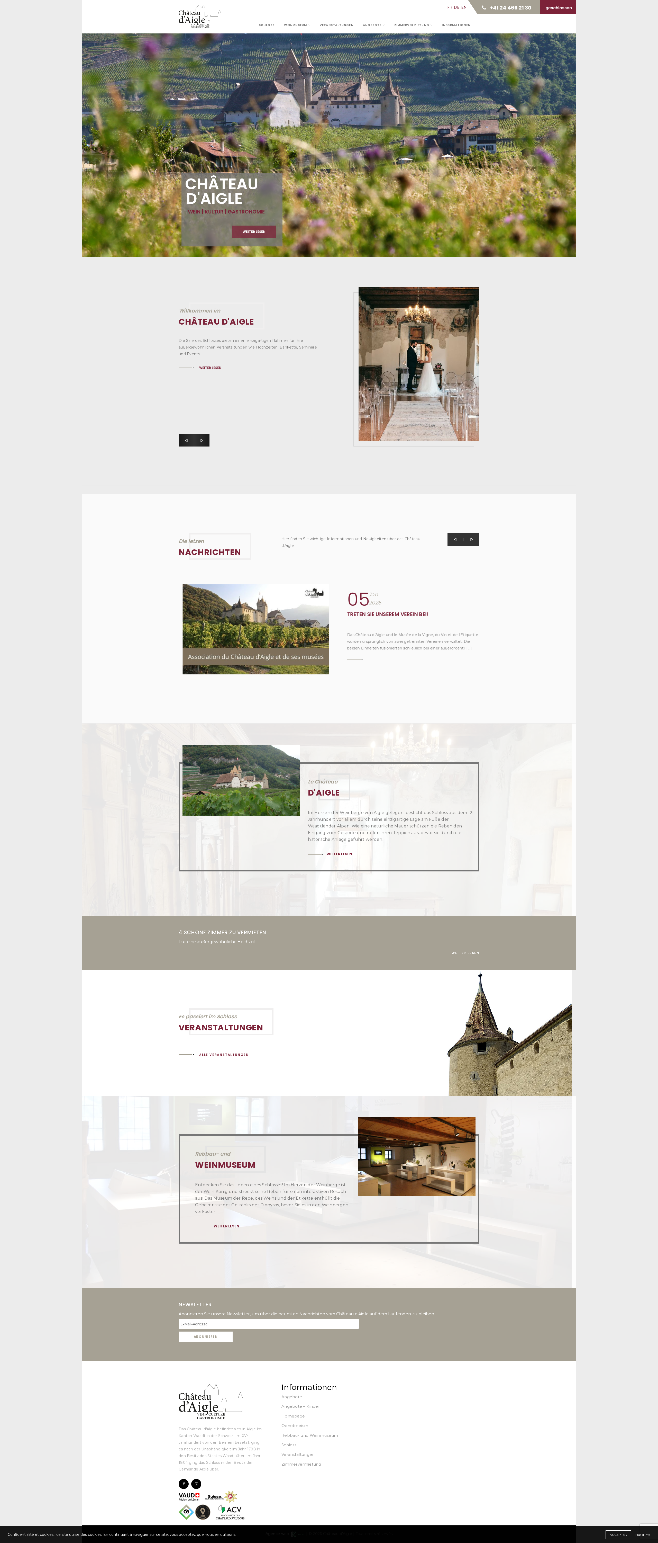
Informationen (456, 25)
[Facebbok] (184, 1484)
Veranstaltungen (336, 25)
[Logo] (211, 1401)
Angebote (373, 25)
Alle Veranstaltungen (224, 1055)
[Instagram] (196, 1484)
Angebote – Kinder (300, 1406)
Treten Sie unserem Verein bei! (384, 614)
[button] (186, 440)
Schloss (267, 25)
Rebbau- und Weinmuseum (309, 1435)
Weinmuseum (296, 25)
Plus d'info (642, 1535)
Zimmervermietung (412, 25)
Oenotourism (294, 1425)
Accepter (618, 1535)
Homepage (293, 1416)
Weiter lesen (212, 130)
